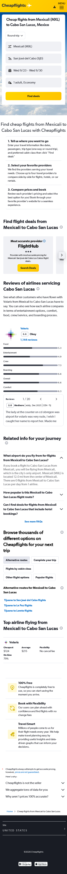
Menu (61, 3)
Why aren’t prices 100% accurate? (27, 796)
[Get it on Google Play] (25, 864)
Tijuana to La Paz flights (18, 605)
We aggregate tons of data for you (27, 789)
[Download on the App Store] (41, 864)
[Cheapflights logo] (14, 6)
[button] (33, 46)
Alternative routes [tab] (16, 560)
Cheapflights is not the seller (23, 783)
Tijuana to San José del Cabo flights (25, 600)
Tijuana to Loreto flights (18, 610)
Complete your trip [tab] (45, 560)
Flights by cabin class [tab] (18, 568)
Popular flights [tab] (44, 577)
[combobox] (15, 35)
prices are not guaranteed (27, 772)
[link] (28, 268)
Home (10, 811)
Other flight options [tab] (17, 577)
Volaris (24, 328)
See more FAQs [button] (33, 521)
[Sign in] (54, 7)
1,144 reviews (28, 339)
